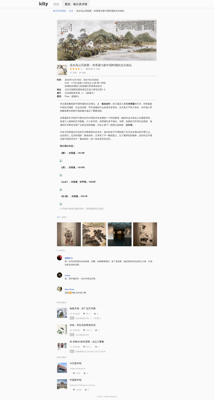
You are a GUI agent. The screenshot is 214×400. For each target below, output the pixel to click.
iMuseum (113, 396)
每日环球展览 (59, 10)
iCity (43, 3)
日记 (56, 4)
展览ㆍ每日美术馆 (76, 4)
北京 (71, 10)
